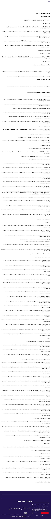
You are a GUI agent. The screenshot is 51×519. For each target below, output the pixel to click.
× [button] (48, 503)
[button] (40, 515)
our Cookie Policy (36, 510)
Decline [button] (36, 512)
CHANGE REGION (16, 508)
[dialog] (40, 510)
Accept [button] (44, 512)
